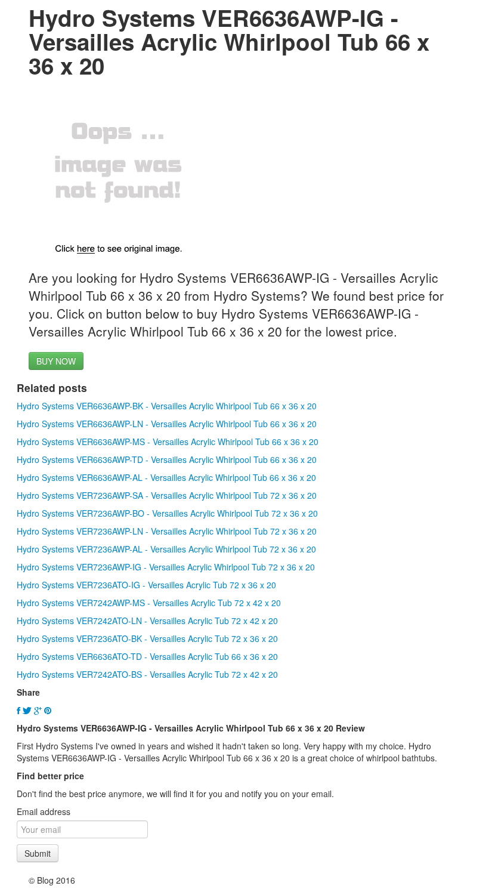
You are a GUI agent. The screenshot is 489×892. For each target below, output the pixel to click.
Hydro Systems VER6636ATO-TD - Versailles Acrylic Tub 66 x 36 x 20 (147, 656)
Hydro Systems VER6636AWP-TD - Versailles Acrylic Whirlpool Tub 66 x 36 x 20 (167, 459)
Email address (43, 811)
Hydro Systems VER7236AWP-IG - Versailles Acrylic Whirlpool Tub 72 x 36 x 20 (166, 567)
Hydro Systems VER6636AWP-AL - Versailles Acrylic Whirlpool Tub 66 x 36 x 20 (166, 477)
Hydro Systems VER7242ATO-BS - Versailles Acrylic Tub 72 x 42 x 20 (147, 674)
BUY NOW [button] (56, 361)
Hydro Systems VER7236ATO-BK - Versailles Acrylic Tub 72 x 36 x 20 (147, 638)
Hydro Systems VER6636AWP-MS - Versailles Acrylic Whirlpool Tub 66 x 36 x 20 (167, 441)
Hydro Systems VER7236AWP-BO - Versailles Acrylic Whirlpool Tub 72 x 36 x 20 (167, 513)
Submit (37, 853)
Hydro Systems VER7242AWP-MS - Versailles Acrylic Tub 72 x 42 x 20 (149, 603)
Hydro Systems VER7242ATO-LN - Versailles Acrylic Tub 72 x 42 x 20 (147, 620)
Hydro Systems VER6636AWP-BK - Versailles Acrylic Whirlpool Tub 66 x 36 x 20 (167, 406)
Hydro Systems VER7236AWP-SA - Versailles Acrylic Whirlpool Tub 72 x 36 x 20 (167, 495)
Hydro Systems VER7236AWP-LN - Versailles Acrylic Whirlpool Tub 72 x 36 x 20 (167, 531)
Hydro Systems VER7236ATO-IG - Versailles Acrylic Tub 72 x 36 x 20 (146, 585)
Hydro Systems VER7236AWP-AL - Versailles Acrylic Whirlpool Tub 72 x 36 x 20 (166, 549)
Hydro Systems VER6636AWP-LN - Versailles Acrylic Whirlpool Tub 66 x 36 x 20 (167, 424)
